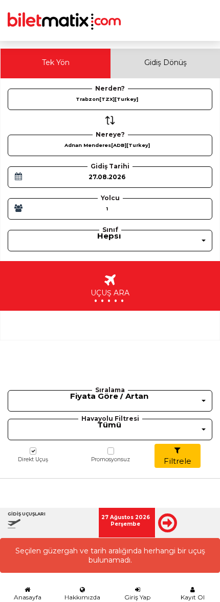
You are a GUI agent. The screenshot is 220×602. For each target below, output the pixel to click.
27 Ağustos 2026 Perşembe (125, 520)
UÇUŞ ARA (110, 294)
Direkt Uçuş (33, 459)
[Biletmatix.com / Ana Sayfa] (64, 14)
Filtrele (177, 461)
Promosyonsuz (110, 459)
